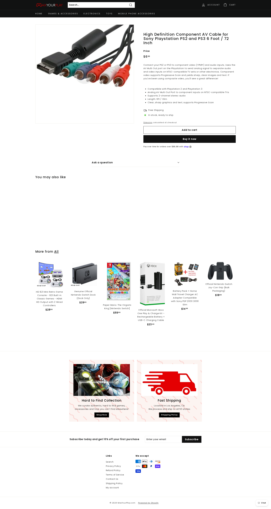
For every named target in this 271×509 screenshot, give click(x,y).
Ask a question (102, 162)
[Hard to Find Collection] (101, 380)
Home (38, 13)
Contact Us (112, 479)
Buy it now (189, 139)
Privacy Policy (113, 466)
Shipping (147, 122)
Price (146, 51)
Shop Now (101, 414)
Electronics (92, 13)
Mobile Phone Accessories (136, 13)
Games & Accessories (63, 13)
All (56, 251)
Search (110, 461)
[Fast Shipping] (169, 380)
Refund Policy (113, 470)
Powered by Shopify (148, 502)
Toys (109, 13)
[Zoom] (84, 74)
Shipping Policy (169, 414)
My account (112, 487)
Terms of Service (115, 474)
